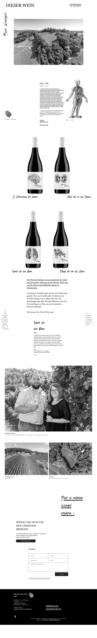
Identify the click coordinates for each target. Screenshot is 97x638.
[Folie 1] (19, 7)
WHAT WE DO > (78, 69)
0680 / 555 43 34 (18, 607)
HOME (87, 313)
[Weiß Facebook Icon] (15, 616)
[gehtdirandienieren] (49, 357)
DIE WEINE (88, 315)
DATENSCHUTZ (53, 608)
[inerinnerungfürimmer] (47, 357)
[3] (21, 7)
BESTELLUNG (89, 322)
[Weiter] (34, 5)
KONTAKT (88, 324)
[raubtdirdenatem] (44, 357)
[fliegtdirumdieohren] (52, 357)
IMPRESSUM (52, 605)
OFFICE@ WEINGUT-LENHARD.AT (23, 609)
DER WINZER (89, 318)
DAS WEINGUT (89, 320)
